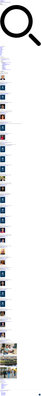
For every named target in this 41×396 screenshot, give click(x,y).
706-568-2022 (5, 382)
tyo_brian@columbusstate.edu (4, 330)
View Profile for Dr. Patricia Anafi (3, 113)
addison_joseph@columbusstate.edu (5, 93)
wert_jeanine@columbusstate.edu (5, 340)
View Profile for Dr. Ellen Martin (3, 237)
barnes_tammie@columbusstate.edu (5, 122)
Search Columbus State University (3, 2)
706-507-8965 (3, 143)
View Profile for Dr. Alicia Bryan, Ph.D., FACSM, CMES (5, 145)
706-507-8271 (3, 258)
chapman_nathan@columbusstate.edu (5, 155)
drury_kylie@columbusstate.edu (4, 175)
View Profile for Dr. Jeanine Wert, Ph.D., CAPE (4, 342)
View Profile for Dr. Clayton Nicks (3, 84)
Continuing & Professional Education (4, 384)
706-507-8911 (4, 381)
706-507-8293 (3, 83)
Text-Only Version (1, 391)
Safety (1, 388)
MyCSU (3, 49)
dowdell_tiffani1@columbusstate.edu (5, 165)
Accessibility (2, 383)
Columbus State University (3, 59)
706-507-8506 (3, 112)
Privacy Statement (3, 387)
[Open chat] (39, 394)
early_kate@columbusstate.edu (4, 184)
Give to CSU (1, 49)
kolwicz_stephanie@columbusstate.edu (5, 226)
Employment (2, 385)
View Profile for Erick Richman (3, 259)
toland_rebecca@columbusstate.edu (5, 319)
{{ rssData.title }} (1, 56)
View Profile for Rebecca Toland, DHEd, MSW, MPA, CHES (5, 321)
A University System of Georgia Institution (4, 390)
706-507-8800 (3, 380)
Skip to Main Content (2, 0)
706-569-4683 (3, 268)
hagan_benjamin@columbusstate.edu (5, 216)
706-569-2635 (3, 236)
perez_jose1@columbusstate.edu (4, 246)
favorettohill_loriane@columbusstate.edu (5, 194)
